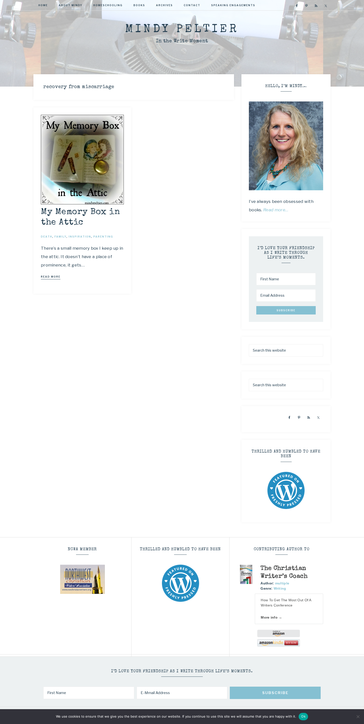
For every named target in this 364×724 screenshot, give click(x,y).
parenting (103, 236)
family (60, 236)
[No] (357, 716)
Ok (303, 716)
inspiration (80, 236)
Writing (280, 588)
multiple (282, 583)
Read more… (275, 209)
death (46, 236)
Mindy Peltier (182, 29)
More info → (271, 617)
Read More (50, 276)
